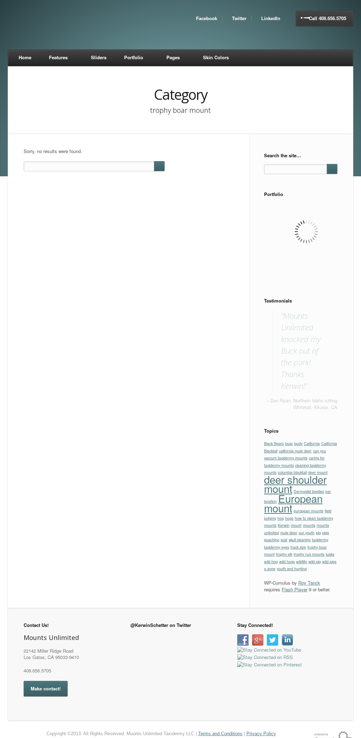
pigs (325, 532)
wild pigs (329, 561)
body (298, 443)
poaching (271, 539)
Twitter (239, 18)
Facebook (206, 18)
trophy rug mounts (309, 554)
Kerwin (283, 525)
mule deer (288, 532)
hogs (289, 518)
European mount (293, 503)
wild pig (314, 561)
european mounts (308, 510)
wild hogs (287, 561)
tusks (330, 554)
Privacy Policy (261, 733)
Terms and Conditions (220, 733)
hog (280, 518)
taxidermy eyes (276, 547)
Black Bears (274, 443)
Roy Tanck (309, 582)
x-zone (269, 568)
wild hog (271, 561)
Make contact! (46, 688)
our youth (306, 532)
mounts (309, 525)
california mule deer (295, 450)
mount (296, 525)
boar (289, 443)
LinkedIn (270, 18)
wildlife (301, 561)
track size (298, 547)
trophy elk (284, 554)
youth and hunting (292, 568)
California (312, 443)
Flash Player (294, 589)
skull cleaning (300, 539)
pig (318, 532)
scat (284, 539)
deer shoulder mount (295, 484)
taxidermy (320, 539)
